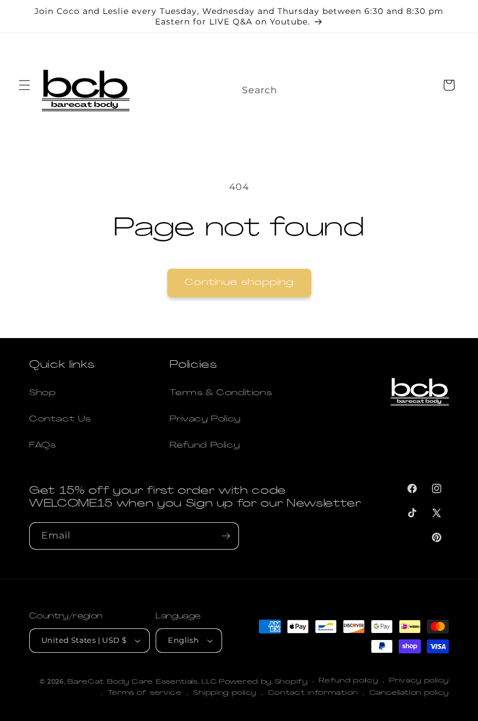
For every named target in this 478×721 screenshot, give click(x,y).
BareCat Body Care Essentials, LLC (142, 682)
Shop (42, 393)
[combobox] (272, 87)
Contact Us (60, 419)
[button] (24, 85)
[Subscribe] (225, 536)
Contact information (313, 693)
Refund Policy (205, 445)
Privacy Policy (205, 419)
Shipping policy (224, 693)
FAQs (42, 445)
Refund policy (348, 681)
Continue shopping (239, 283)
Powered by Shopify (263, 682)
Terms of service (145, 693)
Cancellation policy (409, 693)
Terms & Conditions (221, 393)
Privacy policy (419, 681)
